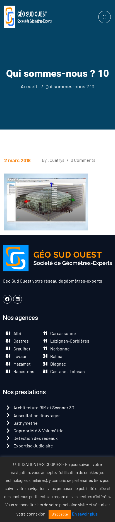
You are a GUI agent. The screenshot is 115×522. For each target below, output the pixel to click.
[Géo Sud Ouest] (28, 16)
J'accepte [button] (60, 514)
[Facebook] (7, 299)
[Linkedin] (17, 299)
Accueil (30, 86)
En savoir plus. (85, 513)
